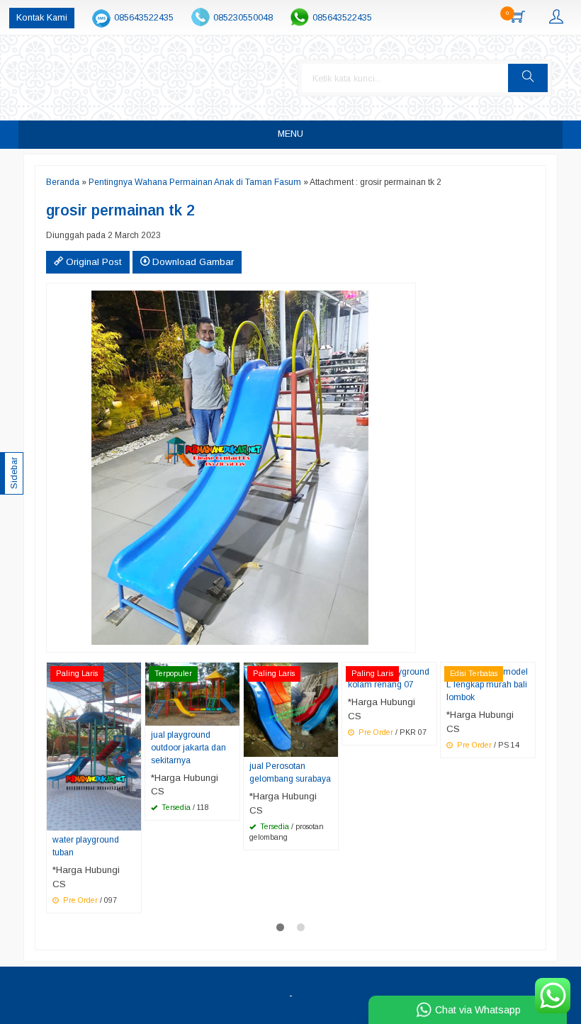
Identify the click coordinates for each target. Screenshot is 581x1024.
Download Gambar (192, 262)
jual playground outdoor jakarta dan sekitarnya (188, 747)
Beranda (62, 182)
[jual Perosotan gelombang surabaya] (291, 709)
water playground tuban (85, 846)
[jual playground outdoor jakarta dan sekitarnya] (192, 693)
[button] (528, 78)
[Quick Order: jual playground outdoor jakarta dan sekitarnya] (231, 714)
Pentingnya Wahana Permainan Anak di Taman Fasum (195, 182)
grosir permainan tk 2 (120, 210)
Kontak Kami (41, 18)
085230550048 (243, 18)
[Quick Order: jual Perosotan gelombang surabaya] (329, 745)
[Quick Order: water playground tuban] (132, 819)
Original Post (92, 262)
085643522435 (144, 18)
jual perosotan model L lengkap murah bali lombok (487, 684)
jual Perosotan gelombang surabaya (290, 772)
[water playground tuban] (94, 746)
